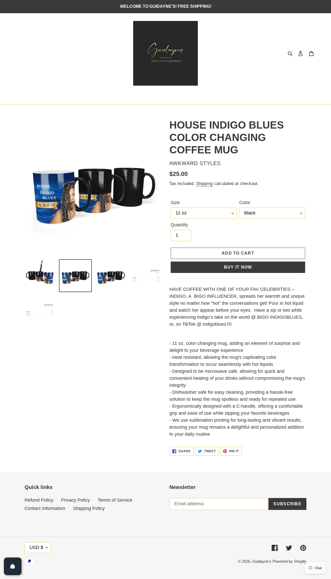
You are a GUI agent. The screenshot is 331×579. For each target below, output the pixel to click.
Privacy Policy (75, 500)
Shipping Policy (89, 508)
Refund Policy (39, 500)
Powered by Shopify (289, 561)
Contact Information (45, 508)
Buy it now (238, 267)
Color (244, 202)
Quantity (179, 224)
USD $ (36, 547)
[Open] (12, 566)
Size (175, 202)
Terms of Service (115, 500)
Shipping (204, 183)
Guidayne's (261, 561)
